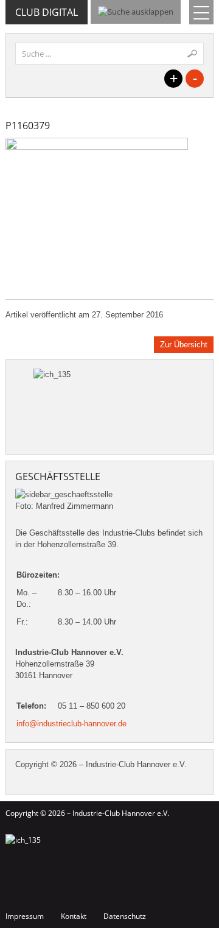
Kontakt (73, 916)
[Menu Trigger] (201, 12)
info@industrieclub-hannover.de (71, 723)
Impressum (24, 916)
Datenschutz (124, 916)
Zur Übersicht (183, 344)
